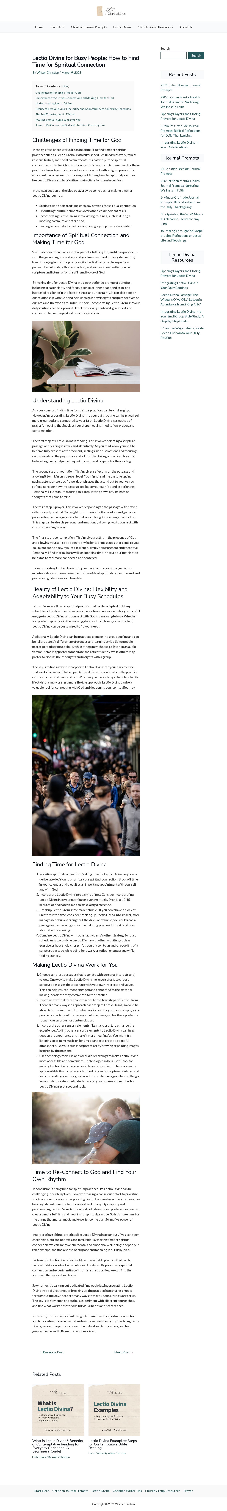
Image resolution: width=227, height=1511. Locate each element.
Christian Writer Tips (127, 1491)
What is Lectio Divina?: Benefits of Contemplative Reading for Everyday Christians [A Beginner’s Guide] (57, 1446)
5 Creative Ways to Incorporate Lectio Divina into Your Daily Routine (182, 333)
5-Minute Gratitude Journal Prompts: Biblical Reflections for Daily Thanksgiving (180, 130)
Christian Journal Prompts (89, 27)
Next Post (124, 1352)
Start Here (57, 27)
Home (39, 27)
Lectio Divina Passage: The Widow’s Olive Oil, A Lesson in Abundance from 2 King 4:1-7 (181, 299)
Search (165, 48)
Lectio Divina (122, 27)
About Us (185, 27)
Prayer (188, 1491)
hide (65, 86)
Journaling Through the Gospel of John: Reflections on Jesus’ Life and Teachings (181, 235)
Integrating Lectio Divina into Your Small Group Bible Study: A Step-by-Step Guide (182, 316)
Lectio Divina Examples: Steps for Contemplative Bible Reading (112, 1444)
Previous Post (51, 1352)
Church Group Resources (155, 27)
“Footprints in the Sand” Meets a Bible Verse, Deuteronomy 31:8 (181, 219)
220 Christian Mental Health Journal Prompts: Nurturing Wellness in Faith (180, 102)
